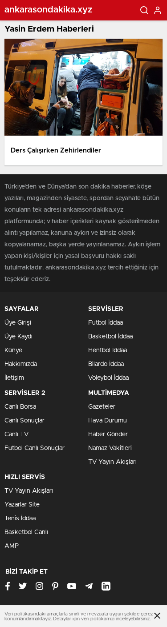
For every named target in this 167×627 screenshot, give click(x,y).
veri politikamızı (97, 618)
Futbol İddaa (105, 323)
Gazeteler (101, 407)
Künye (13, 350)
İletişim (14, 378)
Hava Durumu (107, 421)
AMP (11, 546)
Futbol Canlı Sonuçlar (34, 448)
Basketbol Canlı (26, 532)
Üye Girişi (17, 323)
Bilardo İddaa (106, 364)
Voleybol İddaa (108, 378)
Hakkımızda (20, 364)
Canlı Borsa (20, 407)
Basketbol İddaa (110, 337)
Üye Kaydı (18, 337)
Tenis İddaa (20, 518)
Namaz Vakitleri (110, 448)
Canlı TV (16, 434)
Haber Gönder (108, 434)
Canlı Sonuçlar (24, 421)
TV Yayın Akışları (112, 462)
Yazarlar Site (22, 505)
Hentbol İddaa (107, 350)
